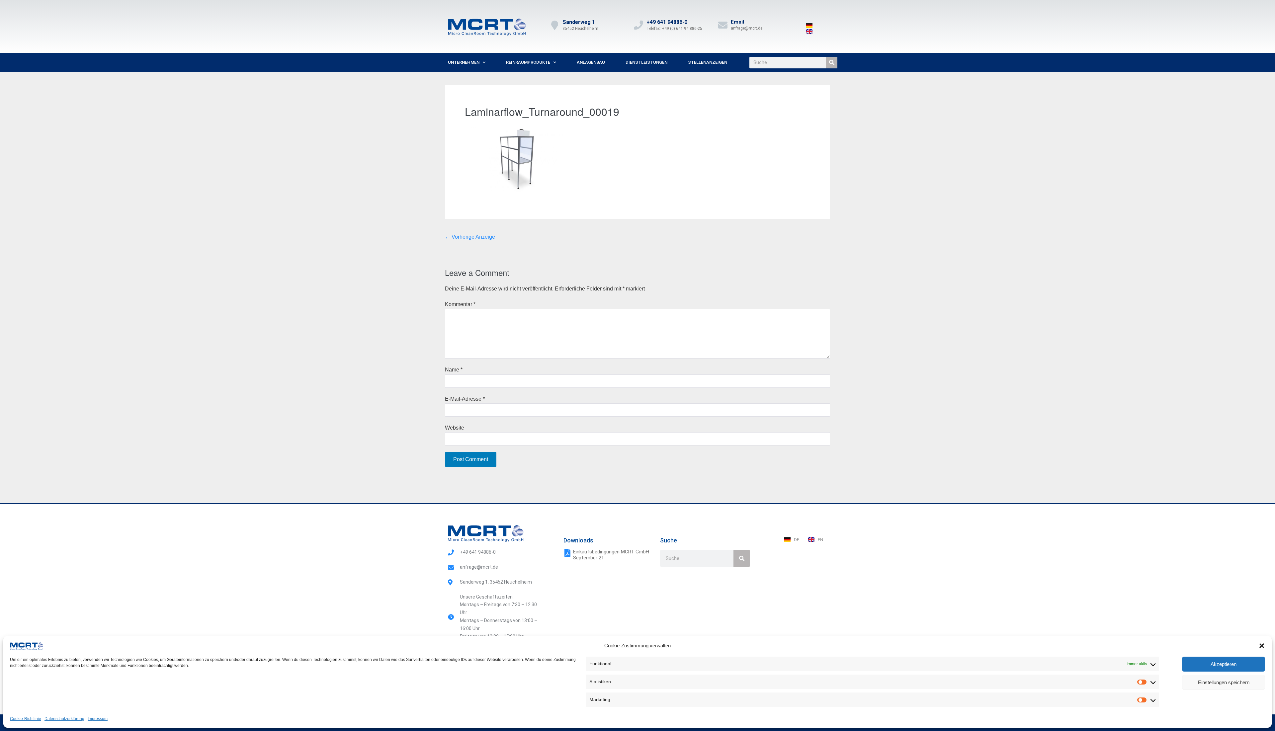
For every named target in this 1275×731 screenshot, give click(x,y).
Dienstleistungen (646, 62)
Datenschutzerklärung (64, 718)
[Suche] (831, 62)
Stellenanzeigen (707, 62)
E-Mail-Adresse (465, 399)
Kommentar (460, 304)
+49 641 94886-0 (666, 22)
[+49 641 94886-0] (638, 25)
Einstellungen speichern (1223, 682)
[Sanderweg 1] (554, 25)
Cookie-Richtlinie (25, 718)
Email (737, 22)
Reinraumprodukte (528, 62)
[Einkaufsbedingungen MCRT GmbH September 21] (567, 553)
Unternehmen (463, 62)
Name (454, 369)
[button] (1261, 645)
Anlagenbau (591, 62)
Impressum (98, 718)
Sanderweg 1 (578, 22)
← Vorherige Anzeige (470, 237)
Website (454, 428)
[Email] (722, 25)
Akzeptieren (1223, 664)
